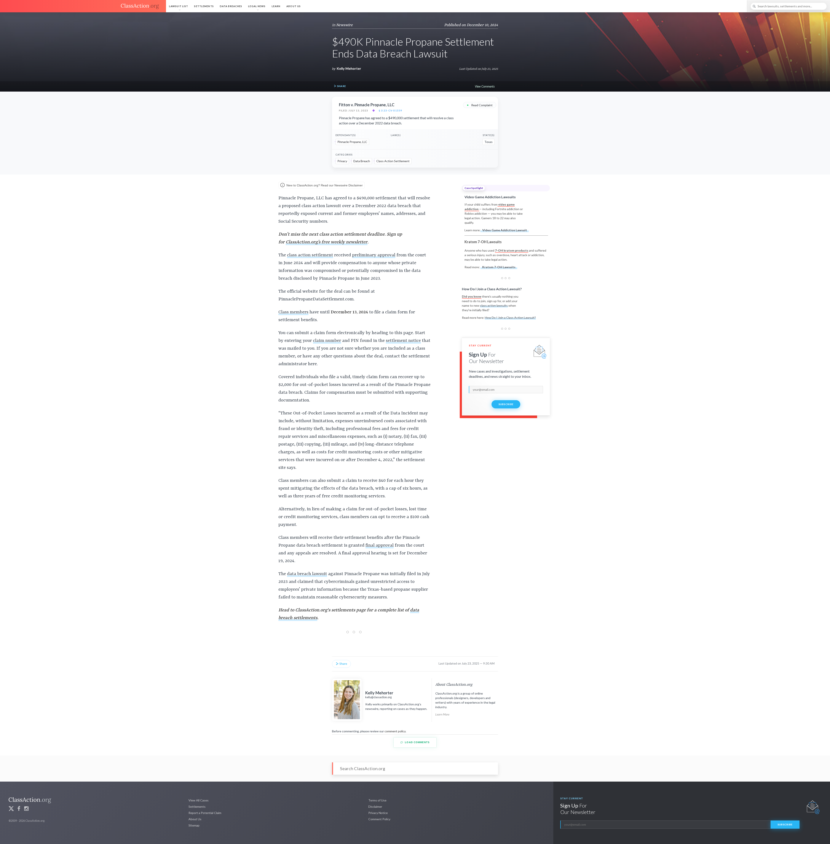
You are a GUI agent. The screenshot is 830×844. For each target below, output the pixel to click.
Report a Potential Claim (204, 813)
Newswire (344, 25)
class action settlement (310, 255)
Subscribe (506, 404)
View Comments (485, 86)
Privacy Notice (378, 813)
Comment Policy (379, 819)
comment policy (395, 731)
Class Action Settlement (393, 161)
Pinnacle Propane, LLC (352, 142)
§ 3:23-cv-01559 (390, 110)
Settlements (204, 6)
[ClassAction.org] (83, 6)
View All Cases (198, 800)
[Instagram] (26, 809)
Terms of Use (377, 800)
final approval (380, 545)
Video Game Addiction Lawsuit (504, 230)
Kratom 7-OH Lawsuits (499, 267)
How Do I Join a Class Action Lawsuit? (510, 317)
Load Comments (416, 742)
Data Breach (361, 161)
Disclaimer (375, 806)
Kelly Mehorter (349, 68)
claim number (327, 340)
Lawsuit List (178, 6)
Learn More (442, 714)
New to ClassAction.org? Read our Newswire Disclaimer (324, 185)
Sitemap (194, 825)
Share (341, 86)
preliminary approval (373, 255)
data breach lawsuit (307, 574)
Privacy (342, 161)
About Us (293, 6)
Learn (276, 6)
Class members (293, 312)
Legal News (256, 6)
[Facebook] (18, 809)
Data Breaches (231, 6)
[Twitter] (11, 809)
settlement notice (403, 340)
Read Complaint (480, 105)
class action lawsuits (494, 305)
